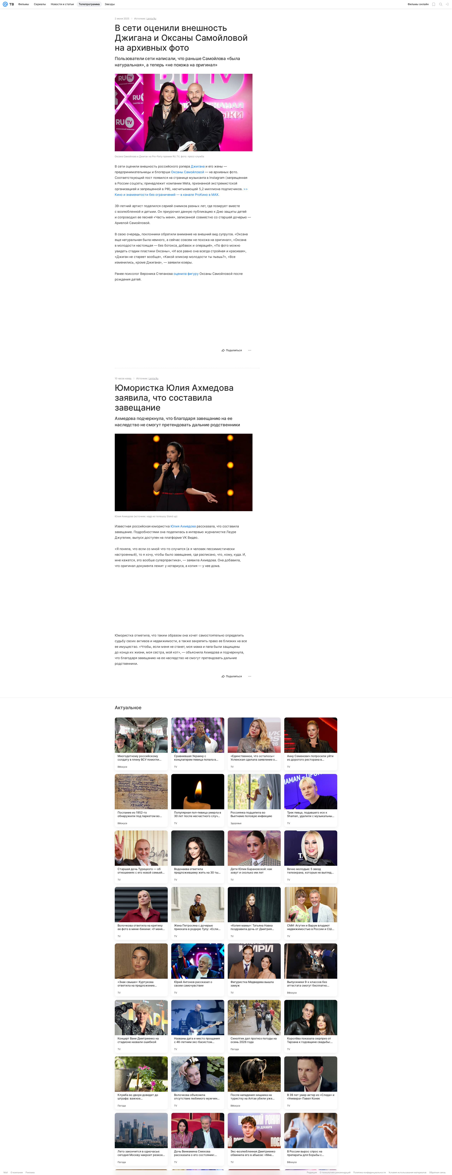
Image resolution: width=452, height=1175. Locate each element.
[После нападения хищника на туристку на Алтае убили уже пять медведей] (254, 1082)
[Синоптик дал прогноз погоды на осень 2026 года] (254, 1026)
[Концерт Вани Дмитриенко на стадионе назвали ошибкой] (141, 1026)
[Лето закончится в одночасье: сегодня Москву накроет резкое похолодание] (141, 1139)
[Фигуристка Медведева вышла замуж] (254, 969)
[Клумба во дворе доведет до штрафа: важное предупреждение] (141, 1082)
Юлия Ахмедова (183, 526)
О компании (17, 1172)
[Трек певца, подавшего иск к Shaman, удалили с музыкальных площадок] (310, 800)
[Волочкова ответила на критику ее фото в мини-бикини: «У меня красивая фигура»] (141, 913)
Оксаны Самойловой (187, 172)
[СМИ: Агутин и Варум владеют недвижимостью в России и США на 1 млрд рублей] (310, 913)
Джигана (197, 166)
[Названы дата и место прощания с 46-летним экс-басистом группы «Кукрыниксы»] (197, 1026)
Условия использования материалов (407, 1172)
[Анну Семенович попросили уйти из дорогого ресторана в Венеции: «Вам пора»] (310, 743)
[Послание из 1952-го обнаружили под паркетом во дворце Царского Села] (141, 800)
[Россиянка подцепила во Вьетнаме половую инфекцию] (254, 800)
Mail (6, 1172)
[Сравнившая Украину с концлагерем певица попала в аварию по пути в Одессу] (197, 743)
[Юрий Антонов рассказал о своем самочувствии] (197, 969)
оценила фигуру (186, 274)
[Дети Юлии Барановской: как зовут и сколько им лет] (254, 856)
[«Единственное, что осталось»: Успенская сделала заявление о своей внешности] (254, 743)
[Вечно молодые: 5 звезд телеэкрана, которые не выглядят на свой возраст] (310, 856)
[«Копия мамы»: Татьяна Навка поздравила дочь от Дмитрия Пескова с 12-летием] (254, 913)
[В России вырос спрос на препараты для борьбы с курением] (310, 1139)
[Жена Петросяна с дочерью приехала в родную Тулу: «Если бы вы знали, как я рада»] (197, 913)
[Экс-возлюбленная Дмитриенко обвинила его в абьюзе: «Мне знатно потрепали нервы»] (254, 1139)
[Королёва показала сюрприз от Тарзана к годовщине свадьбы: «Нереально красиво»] (310, 1026)
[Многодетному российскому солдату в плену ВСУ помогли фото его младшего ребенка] (141, 743)
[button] (183, 113)
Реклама (30, 1172)
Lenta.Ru (151, 18)
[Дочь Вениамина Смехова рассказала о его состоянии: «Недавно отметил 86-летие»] (197, 1139)
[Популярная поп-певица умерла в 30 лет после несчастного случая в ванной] (197, 800)
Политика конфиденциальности (369, 1172)
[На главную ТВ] (11, 4)
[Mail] (5, 4)
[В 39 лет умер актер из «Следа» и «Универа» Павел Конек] (310, 1082)
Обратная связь (437, 1172)
